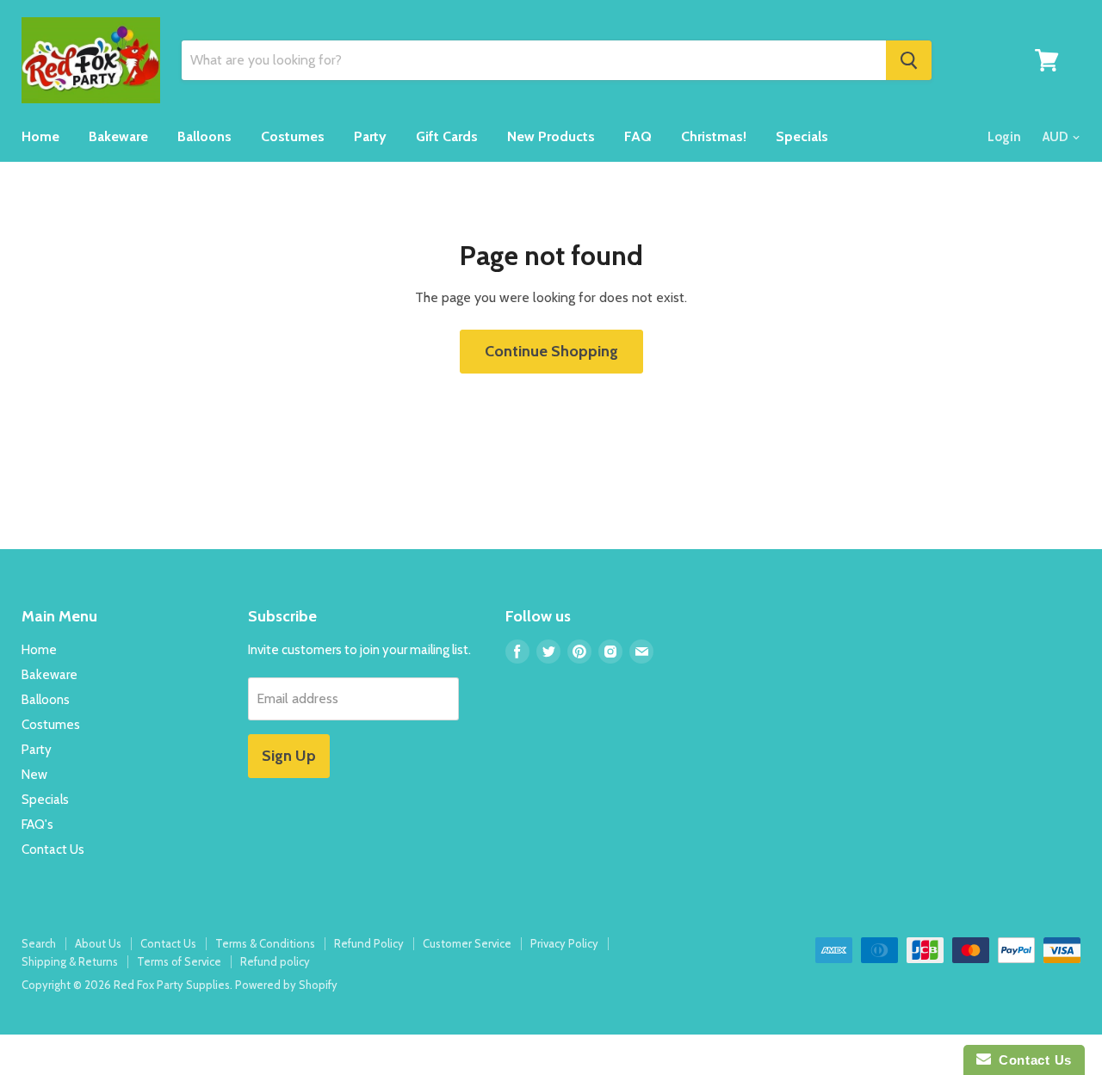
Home (40, 136)
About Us (98, 943)
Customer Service (467, 943)
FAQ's (37, 824)
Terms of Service (179, 961)
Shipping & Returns (70, 961)
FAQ (638, 136)
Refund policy (275, 961)
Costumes (293, 136)
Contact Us (53, 849)
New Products (551, 136)
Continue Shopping (551, 351)
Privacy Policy (564, 943)
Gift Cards (447, 136)
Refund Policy (369, 943)
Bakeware (118, 136)
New (34, 774)
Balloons (204, 136)
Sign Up (289, 755)
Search (39, 943)
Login (1004, 137)
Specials (802, 136)
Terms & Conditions (265, 943)
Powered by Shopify (286, 985)
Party (370, 136)
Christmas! (713, 136)
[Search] (909, 60)
